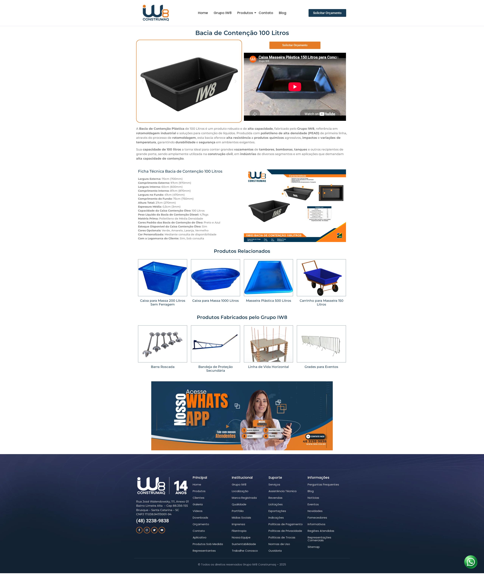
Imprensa (238, 524)
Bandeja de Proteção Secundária (215, 368)
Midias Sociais (241, 518)
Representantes (204, 551)
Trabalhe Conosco (245, 551)
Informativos (316, 524)
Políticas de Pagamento (285, 524)
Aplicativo (199, 537)
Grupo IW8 (223, 12)
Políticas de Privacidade (285, 531)
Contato (266, 12)
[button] (142, 81)
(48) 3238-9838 (152, 520)
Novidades (315, 511)
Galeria (198, 504)
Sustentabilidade (244, 544)
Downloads (200, 518)
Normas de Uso (279, 544)
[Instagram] (147, 530)
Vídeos (197, 511)
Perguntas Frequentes (323, 484)
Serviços (274, 484)
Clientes (198, 498)
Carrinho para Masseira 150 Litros (321, 302)
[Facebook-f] (139, 530)
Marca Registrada (244, 498)
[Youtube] (162, 530)
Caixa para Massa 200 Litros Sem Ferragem (162, 302)
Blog (282, 12)
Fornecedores (317, 518)
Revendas (275, 498)
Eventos (313, 504)
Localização (240, 491)
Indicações (276, 518)
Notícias (313, 498)
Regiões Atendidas (321, 531)
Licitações (275, 504)
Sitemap (314, 547)
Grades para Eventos (321, 367)
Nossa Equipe (241, 537)
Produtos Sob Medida (208, 544)
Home (203, 12)
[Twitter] (154, 530)
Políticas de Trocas (281, 537)
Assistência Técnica (282, 491)
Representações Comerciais (319, 538)
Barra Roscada (163, 367)
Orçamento (201, 524)
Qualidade (239, 504)
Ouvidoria (275, 551)
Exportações (277, 511)
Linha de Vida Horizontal (268, 367)
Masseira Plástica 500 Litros (268, 300)
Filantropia (239, 531)
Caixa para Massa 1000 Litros (215, 300)
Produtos (245, 12)
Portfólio (238, 511)
